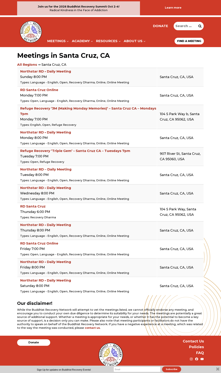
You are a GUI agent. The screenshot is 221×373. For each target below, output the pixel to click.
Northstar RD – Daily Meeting (46, 169)
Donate (160, 26)
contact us (92, 328)
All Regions (27, 65)
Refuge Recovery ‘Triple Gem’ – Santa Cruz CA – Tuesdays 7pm (75, 151)
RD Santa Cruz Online (39, 90)
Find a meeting (189, 41)
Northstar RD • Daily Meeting (45, 71)
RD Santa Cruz (33, 206)
